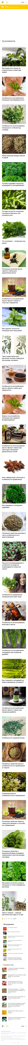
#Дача (12, 7)
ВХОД (22, 2)
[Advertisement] (14, 24)
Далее (14, 918)
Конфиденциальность (6, 1031)
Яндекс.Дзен (13, 1032)
